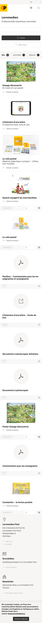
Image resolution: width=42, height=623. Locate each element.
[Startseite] (3, 8)
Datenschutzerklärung (16, 614)
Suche (22, 38)
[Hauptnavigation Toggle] (38, 8)
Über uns (8, 541)
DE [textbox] (31, 2)
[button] (21, 619)
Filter (22, 45)
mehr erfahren (11, 567)
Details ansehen (12, 92)
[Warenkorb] (31, 8)
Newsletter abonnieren (14, 593)
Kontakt (8, 544)
